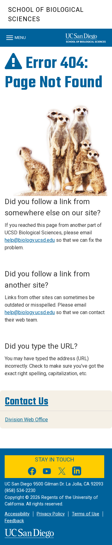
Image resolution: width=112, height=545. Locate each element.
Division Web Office (26, 420)
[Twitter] (62, 472)
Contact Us (26, 401)
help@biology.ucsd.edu (30, 240)
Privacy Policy (51, 514)
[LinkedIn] (77, 472)
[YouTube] (47, 472)
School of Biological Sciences (46, 14)
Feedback (14, 520)
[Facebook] (32, 472)
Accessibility (17, 514)
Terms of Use (85, 514)
